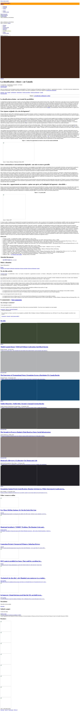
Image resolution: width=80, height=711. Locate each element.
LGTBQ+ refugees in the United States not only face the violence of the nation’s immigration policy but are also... (22, 379)
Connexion (4, 316)
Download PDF (3, 93)
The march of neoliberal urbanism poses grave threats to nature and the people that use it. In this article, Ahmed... (22, 435)
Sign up (7, 309)
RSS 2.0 (15, 709)
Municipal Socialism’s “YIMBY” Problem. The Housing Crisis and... (22, 527)
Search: (1, 35)
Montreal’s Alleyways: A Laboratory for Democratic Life (18, 460)
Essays (1, 344)
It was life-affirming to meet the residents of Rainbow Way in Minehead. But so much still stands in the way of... (22, 598)
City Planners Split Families (16, 254)
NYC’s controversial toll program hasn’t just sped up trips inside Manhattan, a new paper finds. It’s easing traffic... (22, 547)
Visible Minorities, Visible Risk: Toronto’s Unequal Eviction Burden (22, 403)
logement (2, 92)
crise (6, 92)
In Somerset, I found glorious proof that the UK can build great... (21, 595)
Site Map (2, 709)
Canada (41, 92)
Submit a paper (6, 33)
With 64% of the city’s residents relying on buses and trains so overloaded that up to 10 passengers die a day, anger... (23, 581)
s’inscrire (8, 316)
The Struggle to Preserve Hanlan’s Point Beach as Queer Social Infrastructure (25, 432)
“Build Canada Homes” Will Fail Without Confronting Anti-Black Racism (24, 347)
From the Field (3, 372)
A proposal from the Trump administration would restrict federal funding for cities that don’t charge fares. (21, 564)
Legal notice (10, 709)
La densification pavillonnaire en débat (42, 95)
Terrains (2, 78)
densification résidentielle (51, 90)
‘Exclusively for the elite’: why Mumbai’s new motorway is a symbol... (22, 578)
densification (19, 92)
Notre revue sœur (3, 14)
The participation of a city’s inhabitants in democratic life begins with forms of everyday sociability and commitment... (23, 464)
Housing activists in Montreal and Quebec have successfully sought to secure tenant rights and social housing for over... (24, 492)
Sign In (6, 709)
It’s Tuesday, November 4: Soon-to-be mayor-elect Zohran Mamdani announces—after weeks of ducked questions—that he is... (25, 530)
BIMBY (48, 107)
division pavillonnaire (35, 92)
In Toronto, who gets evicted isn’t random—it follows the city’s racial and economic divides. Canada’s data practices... (23, 407)
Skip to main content (4, 1)
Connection (2, 309)
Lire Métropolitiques (7, 30)
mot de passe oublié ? (15, 316)
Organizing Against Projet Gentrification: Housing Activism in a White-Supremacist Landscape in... (32, 489)
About (4, 32)
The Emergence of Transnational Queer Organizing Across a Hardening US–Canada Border (30, 375)
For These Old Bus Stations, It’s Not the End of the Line (18, 510)
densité (8, 92)
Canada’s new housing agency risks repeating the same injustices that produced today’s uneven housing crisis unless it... (24, 350)
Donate (9, 23)
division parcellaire (26, 92)
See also (3, 321)
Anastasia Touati (3, 85)
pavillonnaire (13, 92)
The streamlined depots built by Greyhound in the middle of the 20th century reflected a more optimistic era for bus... (23, 513)
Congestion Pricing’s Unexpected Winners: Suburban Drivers (20, 544)
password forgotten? (14, 309)
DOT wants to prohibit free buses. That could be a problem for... (21, 561)
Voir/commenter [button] (16, 300)
